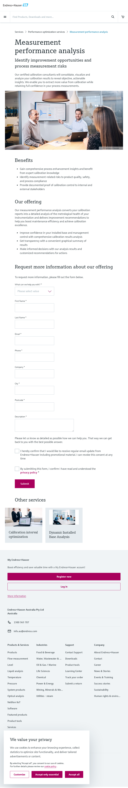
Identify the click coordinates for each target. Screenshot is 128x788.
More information (16, 595)
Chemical (41, 677)
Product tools (14, 720)
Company (20, 367)
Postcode (20, 400)
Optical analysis (15, 695)
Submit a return (73, 683)
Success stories (102, 683)
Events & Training (103, 677)
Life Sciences (43, 671)
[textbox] (32, 291)
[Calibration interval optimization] (38, 529)
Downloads (71, 658)
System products (16, 689)
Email (18, 334)
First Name (21, 301)
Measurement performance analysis (89, 31)
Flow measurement (17, 658)
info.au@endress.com (25, 631)
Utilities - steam (44, 695)
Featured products (17, 714)
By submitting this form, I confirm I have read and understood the (58, 470)
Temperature (14, 677)
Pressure (12, 683)
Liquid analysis (15, 671)
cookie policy (50, 766)
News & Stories (102, 671)
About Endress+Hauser (106, 652)
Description (21, 416)
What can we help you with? (28, 284)
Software (12, 708)
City (17, 383)
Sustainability (101, 689)
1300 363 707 (21, 622)
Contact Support (73, 652)
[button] (64, 576)
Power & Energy (45, 683)
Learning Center (73, 671)
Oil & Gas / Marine (46, 664)
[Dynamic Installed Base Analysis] (78, 529)
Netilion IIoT (13, 702)
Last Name (20, 317)
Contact (98, 658)
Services (19, 31)
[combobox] (34, 291)
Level (10, 664)
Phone (18, 350)
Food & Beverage (45, 652)
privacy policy (28, 472)
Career (97, 664)
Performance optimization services (46, 31)
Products (12, 652)
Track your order (74, 677)
